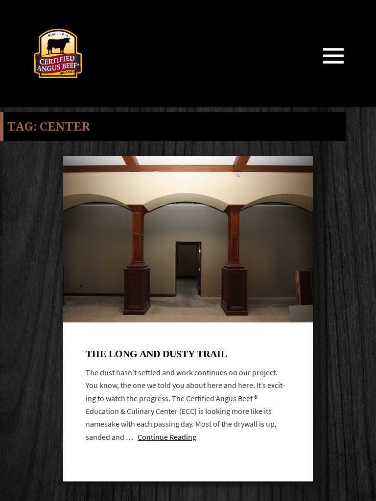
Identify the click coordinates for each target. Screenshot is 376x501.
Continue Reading (167, 437)
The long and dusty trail (156, 353)
